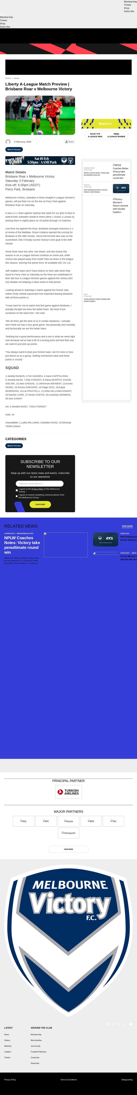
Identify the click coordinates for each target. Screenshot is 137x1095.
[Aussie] (68, 821)
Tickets (3, 20)
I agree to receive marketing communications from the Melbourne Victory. (41, 496)
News (16, 78)
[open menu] (2, 14)
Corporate (35, 1057)
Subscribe (5, 26)
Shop (2, 23)
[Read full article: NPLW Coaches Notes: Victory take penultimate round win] (121, 172)
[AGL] (23, 821)
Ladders (7, 1052)
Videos (7, 1040)
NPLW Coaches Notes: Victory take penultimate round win (22, 545)
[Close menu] (129, 1087)
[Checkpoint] (68, 833)
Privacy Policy (37, 489)
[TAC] (113, 821)
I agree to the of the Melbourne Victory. (39, 490)
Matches (8, 1046)
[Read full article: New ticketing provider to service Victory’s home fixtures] (121, 188)
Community (35, 1046)
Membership (6, 17)
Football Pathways (38, 1052)
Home (8, 78)
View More (127, 526)
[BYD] (91, 821)
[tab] (95, 135)
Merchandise (36, 1040)
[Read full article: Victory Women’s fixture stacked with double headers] (121, 298)
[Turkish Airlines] (68, 791)
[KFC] (46, 821)
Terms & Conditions (68, 1080)
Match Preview (14, 149)
